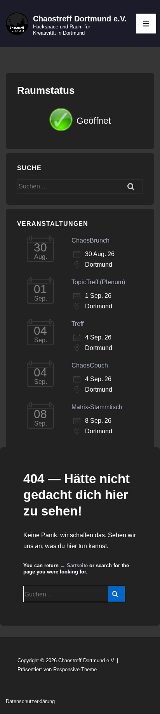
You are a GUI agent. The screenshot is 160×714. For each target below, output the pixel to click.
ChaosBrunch (90, 240)
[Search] (116, 594)
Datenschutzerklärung (30, 701)
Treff (77, 323)
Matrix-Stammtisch (96, 407)
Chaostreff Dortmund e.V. (80, 18)
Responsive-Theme (75, 669)
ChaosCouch (89, 365)
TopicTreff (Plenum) (98, 282)
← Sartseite (74, 565)
